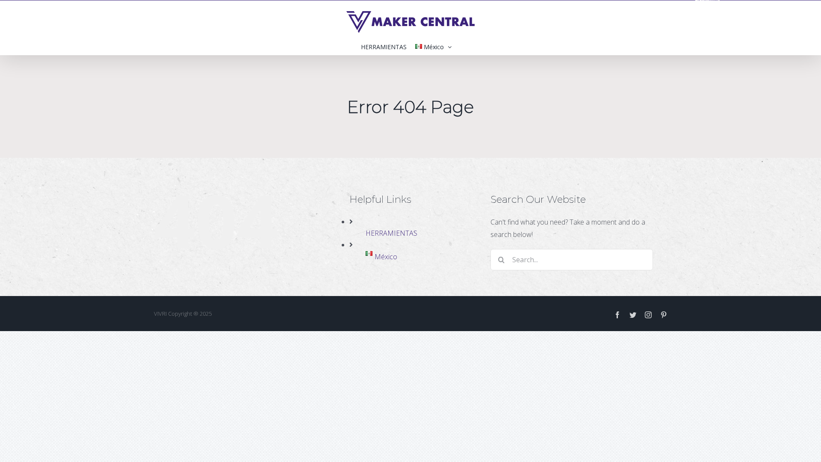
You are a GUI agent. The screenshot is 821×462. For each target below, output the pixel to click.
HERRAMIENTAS (391, 233)
